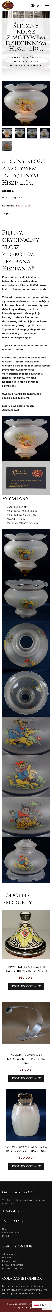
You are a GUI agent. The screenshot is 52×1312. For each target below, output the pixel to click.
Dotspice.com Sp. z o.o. (26, 1307)
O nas (5, 1229)
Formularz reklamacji (12, 1265)
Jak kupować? (9, 1254)
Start (14, 57)
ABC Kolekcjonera (11, 1232)
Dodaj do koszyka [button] (24, 986)
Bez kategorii (23, 205)
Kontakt (6, 1236)
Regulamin (7, 1257)
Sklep (25, 57)
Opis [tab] (7, 213)
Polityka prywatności (12, 1268)
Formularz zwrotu (11, 1261)
